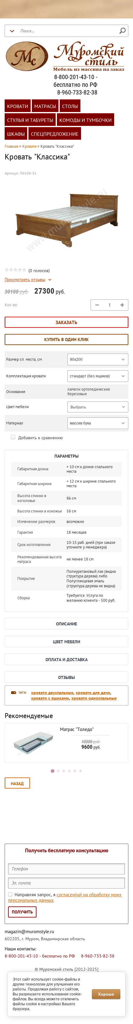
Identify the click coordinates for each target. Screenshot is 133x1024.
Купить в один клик (66, 339)
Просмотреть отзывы (25, 279)
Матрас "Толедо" (77, 729)
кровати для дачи (93, 692)
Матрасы (45, 106)
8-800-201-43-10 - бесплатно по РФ (75, 80)
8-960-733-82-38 (77, 92)
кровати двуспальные (52, 692)
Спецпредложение (55, 134)
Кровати (17, 106)
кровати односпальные (94, 698)
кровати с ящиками (50, 698)
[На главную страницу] (65, 57)
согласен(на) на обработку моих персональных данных (65, 897)
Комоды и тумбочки (85, 120)
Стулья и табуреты (30, 120)
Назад (17, 783)
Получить (22, 912)
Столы (70, 106)
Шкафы (16, 134)
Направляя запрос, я (65, 897)
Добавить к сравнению (40, 437)
